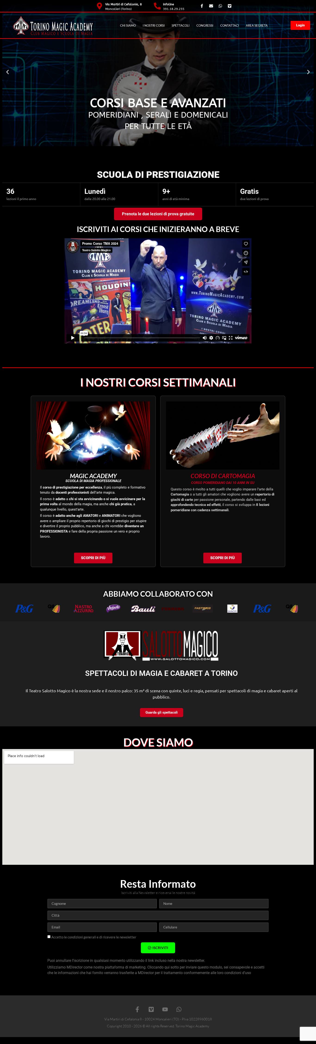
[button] (7, 72)
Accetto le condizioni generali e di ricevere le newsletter (93, 937)
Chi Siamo (128, 25)
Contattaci (229, 25)
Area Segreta (257, 25)
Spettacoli (180, 25)
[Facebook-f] (137, 1009)
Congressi (204, 25)
